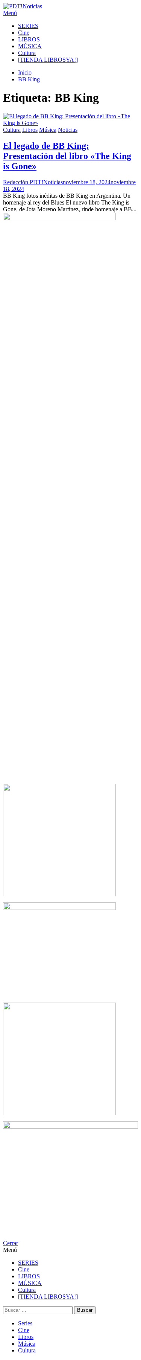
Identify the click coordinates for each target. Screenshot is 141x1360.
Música (47, 130)
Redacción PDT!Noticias (33, 182)
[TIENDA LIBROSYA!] (48, 59)
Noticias (67, 130)
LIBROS (29, 39)
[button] (70, 13)
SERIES (28, 26)
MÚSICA (30, 46)
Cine (23, 32)
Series (25, 1323)
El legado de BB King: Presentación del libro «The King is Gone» (67, 156)
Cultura (27, 53)
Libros (30, 130)
